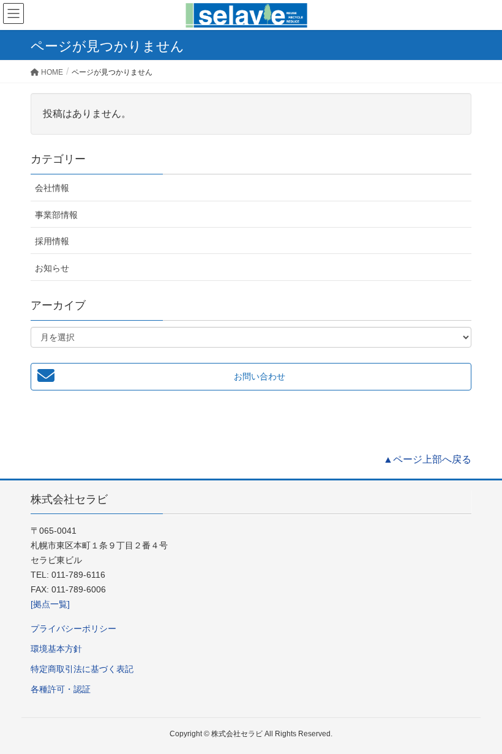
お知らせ (52, 268)
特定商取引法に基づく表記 (82, 669)
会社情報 (52, 188)
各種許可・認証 (61, 689)
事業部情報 (56, 215)
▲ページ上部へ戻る (427, 459)
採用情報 (52, 241)
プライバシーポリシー (73, 628)
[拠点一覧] (50, 604)
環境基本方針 (56, 649)
